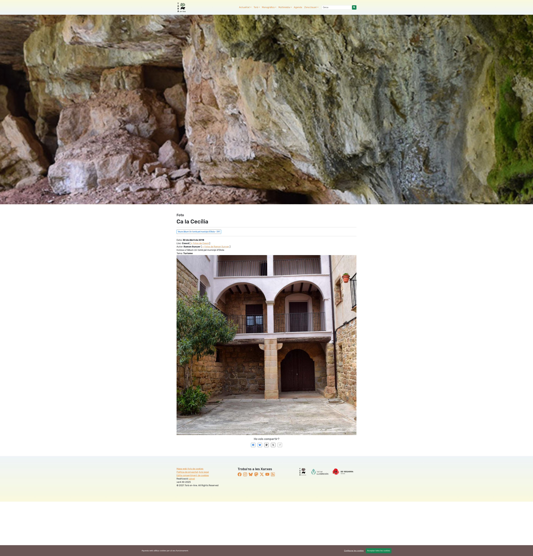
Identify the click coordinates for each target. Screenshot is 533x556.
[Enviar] (280, 445)
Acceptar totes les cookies (378, 550)
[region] (266, 550)
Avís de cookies (195, 468)
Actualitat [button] (244, 7)
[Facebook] (253, 445)
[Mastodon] (266, 445)
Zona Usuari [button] (310, 7)
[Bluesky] (260, 445)
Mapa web (182, 468)
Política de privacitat (187, 472)
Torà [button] (256, 7)
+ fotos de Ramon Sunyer (216, 246)
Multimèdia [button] (284, 7)
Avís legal (204, 472)
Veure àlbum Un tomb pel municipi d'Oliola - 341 (199, 232)
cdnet (192, 478)
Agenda (298, 7)
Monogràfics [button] (268, 7)
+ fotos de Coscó (199, 243)
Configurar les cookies (354, 550)
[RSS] (273, 474)
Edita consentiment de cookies (193, 475)
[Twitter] (273, 445)
